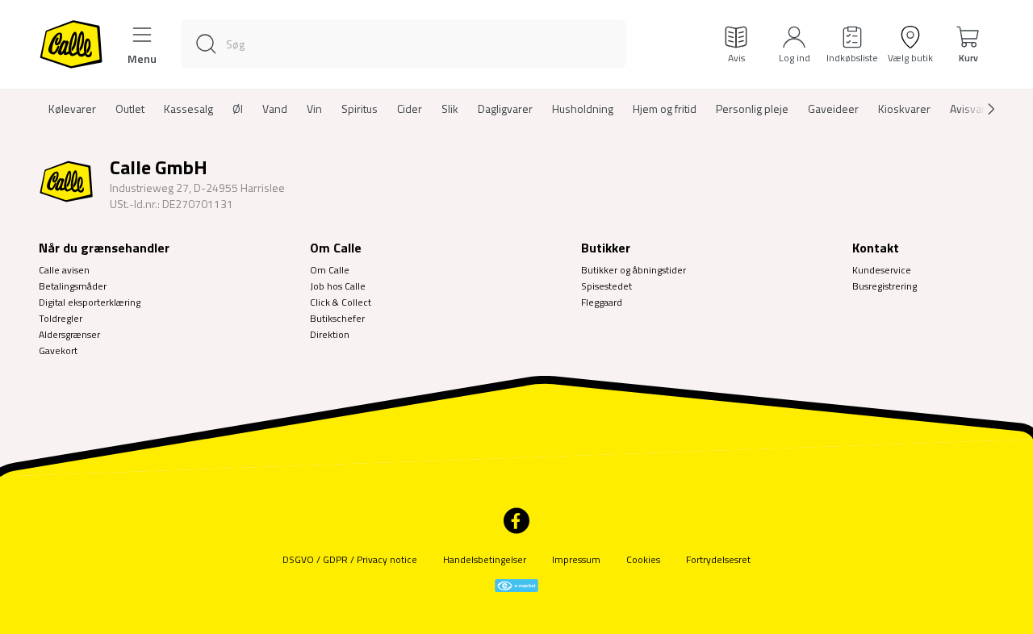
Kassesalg (188, 109)
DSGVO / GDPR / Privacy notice (349, 559)
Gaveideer (833, 109)
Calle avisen (64, 269)
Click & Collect (340, 302)
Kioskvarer (904, 109)
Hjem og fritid (664, 109)
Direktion (329, 334)
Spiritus (359, 109)
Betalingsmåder (73, 286)
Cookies (643, 559)
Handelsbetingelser (484, 559)
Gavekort (58, 350)
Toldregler (60, 318)
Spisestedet (606, 286)
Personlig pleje (752, 109)
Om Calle (329, 269)
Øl (237, 109)
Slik (449, 109)
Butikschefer (337, 318)
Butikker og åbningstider (633, 269)
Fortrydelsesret (718, 559)
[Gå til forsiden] (71, 44)
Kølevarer (72, 109)
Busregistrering (884, 286)
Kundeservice (881, 269)
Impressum (576, 559)
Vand (274, 109)
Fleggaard (601, 302)
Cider (409, 109)
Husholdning (582, 109)
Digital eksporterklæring (89, 302)
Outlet (129, 109)
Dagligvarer (505, 109)
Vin (314, 109)
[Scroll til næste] (978, 109)
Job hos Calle (338, 286)
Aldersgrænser (69, 334)
